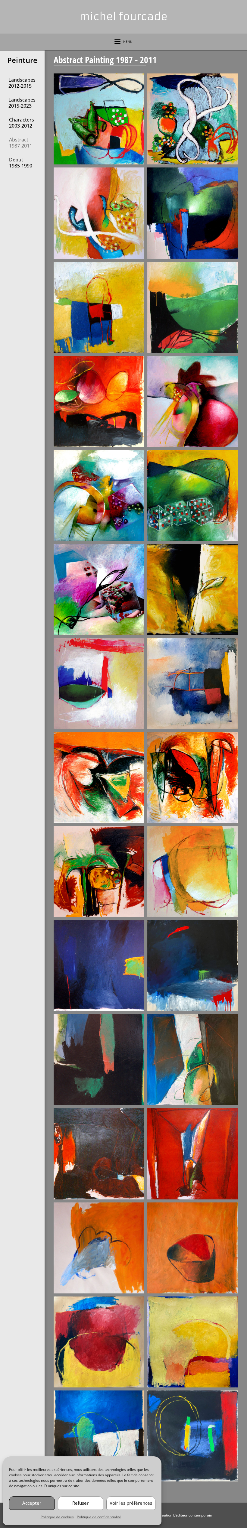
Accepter (31, 1503)
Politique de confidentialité (99, 1517)
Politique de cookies (57, 1517)
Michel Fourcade (123, 16)
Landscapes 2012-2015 (22, 82)
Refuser (80, 1503)
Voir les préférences (131, 1503)
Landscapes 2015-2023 (22, 102)
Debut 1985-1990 (20, 162)
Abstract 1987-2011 (20, 142)
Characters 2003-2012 (21, 122)
